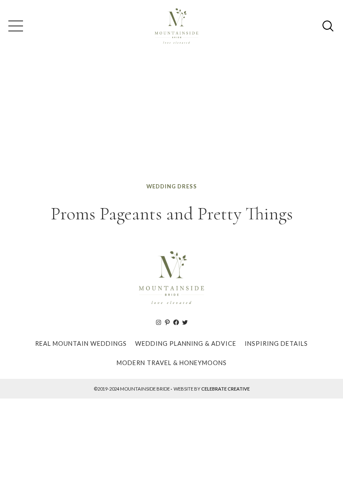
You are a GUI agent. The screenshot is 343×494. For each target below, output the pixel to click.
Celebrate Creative (225, 388)
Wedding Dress (171, 186)
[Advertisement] (171, 119)
